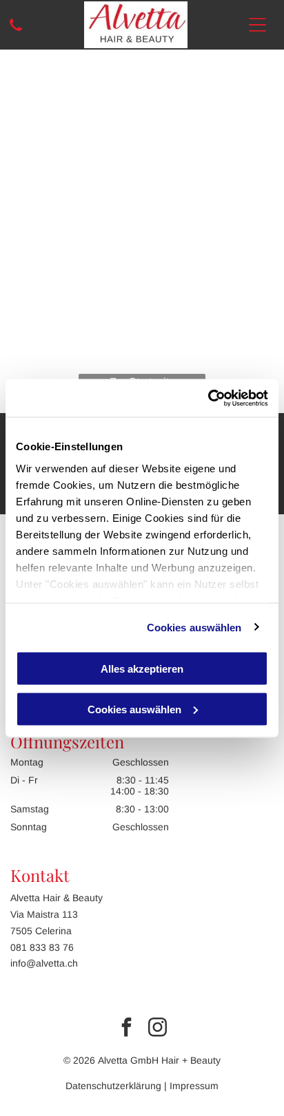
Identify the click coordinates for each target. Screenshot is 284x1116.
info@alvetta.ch (44, 963)
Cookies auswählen (194, 627)
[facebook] (127, 1028)
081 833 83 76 (42, 947)
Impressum (194, 1085)
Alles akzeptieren (142, 669)
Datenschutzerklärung (113, 1085)
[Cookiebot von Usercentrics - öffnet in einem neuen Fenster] (208, 398)
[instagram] (158, 1028)
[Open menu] (257, 25)
